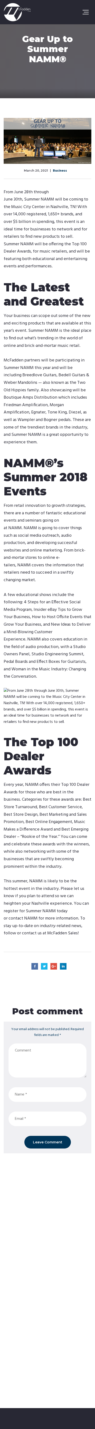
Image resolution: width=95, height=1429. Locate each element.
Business (60, 171)
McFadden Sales (62, 933)
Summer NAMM (39, 199)
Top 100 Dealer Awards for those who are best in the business (46, 792)
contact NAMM (23, 918)
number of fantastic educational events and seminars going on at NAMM (45, 521)
